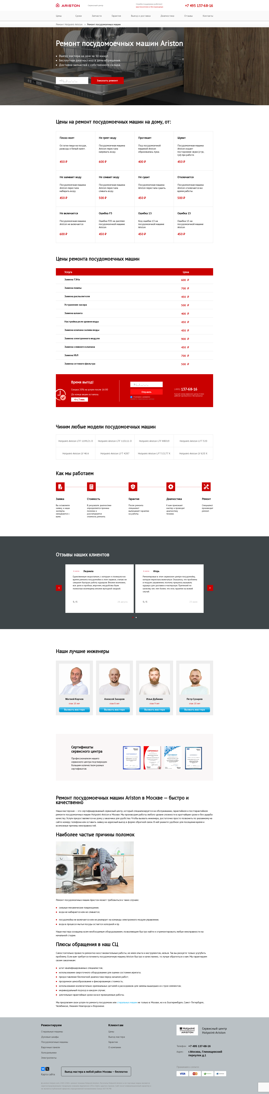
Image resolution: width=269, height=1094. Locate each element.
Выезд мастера (116, 1036)
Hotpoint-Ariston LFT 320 (193, 440)
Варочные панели (50, 1047)
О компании (114, 1047)
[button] (132, 617)
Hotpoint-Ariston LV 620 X (193, 453)
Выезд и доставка (141, 15)
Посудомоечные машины (54, 1041)
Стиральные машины (52, 1031)
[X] (47, 1069)
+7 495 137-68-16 (199, 5)
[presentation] (59, 588)
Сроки (78, 15)
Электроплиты (49, 1057)
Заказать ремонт (107, 80)
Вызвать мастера (74, 709)
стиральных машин (127, 1002)
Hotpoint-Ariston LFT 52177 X (154, 453)
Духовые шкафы (50, 1036)
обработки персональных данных (142, 399)
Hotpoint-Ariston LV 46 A (75, 453)
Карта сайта (48, 1074)
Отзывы (188, 15)
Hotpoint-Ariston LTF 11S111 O (115, 440)
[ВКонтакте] (43, 1069)
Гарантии (113, 1041)
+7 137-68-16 (199, 1046)
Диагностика (167, 15)
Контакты (208, 15)
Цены (59, 15)
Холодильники (49, 1052)
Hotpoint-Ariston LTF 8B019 (154, 440)
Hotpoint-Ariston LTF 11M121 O (75, 440)
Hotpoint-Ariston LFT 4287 (114, 453)
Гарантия (116, 15)
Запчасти (97, 15)
